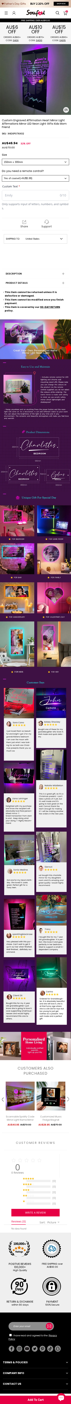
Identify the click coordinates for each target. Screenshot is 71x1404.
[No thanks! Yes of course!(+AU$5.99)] (35, 178)
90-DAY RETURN (50, 307)
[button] (6, 13)
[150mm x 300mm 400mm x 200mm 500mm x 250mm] (35, 162)
